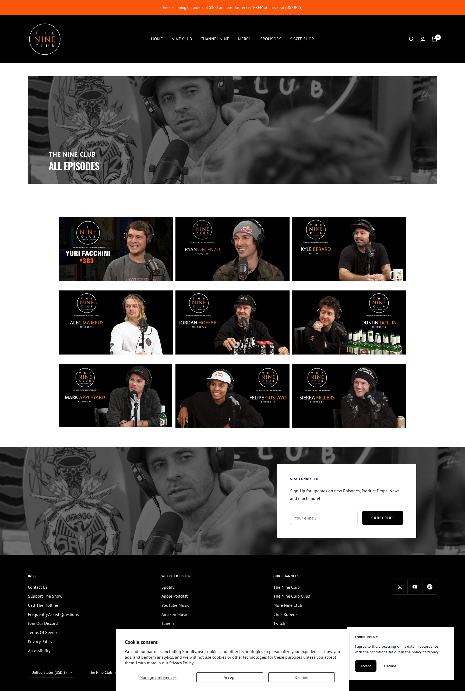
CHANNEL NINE (214, 38)
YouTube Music (175, 605)
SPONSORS (270, 38)
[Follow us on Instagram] (400, 587)
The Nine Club (286, 587)
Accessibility (39, 650)
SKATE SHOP (302, 38)
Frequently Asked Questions (53, 614)
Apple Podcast (174, 596)
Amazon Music (174, 614)
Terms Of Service (43, 632)
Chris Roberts (285, 614)
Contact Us (37, 587)
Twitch (279, 623)
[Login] (422, 39)
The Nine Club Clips (291, 596)
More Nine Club (287, 605)
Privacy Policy (181, 662)
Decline (301, 677)
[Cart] (434, 39)
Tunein (167, 623)
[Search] (411, 39)
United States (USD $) (49, 672)
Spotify (167, 587)
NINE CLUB (181, 38)
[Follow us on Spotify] (429, 587)
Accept (230, 677)
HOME (157, 38)
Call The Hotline (43, 605)
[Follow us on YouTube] (414, 587)
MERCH (245, 38)
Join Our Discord (43, 623)
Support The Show (45, 596)
